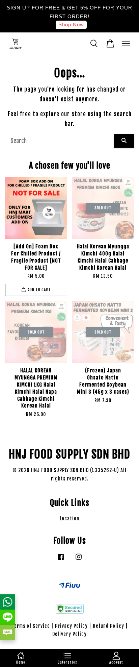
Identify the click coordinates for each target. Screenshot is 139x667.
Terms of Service (30, 626)
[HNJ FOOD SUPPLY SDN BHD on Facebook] (60, 560)
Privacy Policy (71, 626)
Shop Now (71, 24)
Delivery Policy (69, 634)
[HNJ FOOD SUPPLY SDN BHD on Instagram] (78, 560)
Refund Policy (108, 626)
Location (69, 518)
